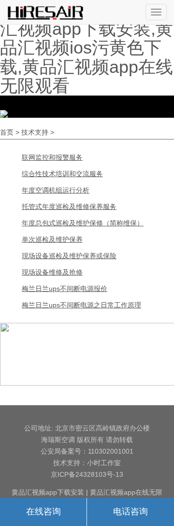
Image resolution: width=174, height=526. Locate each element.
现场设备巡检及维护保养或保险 (69, 256)
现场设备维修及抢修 (52, 272)
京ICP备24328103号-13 (87, 474)
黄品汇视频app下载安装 (48, 492)
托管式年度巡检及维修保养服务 (69, 206)
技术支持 (34, 132)
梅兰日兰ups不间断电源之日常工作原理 (81, 305)
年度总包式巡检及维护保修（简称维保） (83, 223)
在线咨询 (43, 511)
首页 (7, 132)
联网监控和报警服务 (52, 157)
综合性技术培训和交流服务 (62, 174)
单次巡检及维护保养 (52, 239)
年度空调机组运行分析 (55, 190)
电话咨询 (130, 511)
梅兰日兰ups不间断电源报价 (64, 288)
